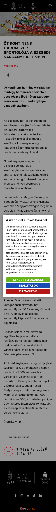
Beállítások (28, 285)
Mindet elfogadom (28, 279)
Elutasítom (28, 291)
